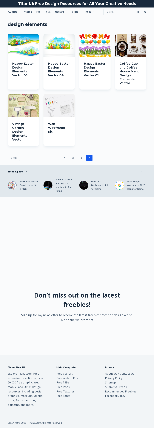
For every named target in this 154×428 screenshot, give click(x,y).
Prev (15, 158)
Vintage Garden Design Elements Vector (19, 131)
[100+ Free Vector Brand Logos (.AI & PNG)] (12, 185)
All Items (12, 12)
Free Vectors (64, 373)
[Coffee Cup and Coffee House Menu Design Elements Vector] (130, 45)
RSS (122, 396)
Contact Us (127, 373)
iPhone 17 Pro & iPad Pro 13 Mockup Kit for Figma (64, 185)
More (88, 12)
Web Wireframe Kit (56, 127)
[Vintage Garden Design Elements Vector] (23, 105)
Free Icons (63, 387)
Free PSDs (62, 382)
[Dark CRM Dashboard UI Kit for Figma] (83, 185)
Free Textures (65, 391)
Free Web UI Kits (67, 378)
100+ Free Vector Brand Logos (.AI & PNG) (29, 185)
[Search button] (138, 12)
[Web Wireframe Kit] (59, 105)
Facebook (111, 396)
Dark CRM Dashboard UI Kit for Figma (100, 185)
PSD (38, 12)
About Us (111, 373)
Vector (28, 12)
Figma (47, 12)
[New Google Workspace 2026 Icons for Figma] (119, 185)
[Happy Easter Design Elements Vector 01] (95, 45)
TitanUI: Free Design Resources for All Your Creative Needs (77, 3)
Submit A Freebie (116, 387)
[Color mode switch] (145, 12)
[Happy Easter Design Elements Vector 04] (59, 45)
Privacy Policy (114, 378)
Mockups (59, 12)
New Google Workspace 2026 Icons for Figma (136, 185)
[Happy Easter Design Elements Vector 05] (23, 45)
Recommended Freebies (120, 391)
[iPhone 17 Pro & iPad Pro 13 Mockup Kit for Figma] (47, 185)
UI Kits (75, 12)
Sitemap (110, 382)
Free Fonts (63, 396)
